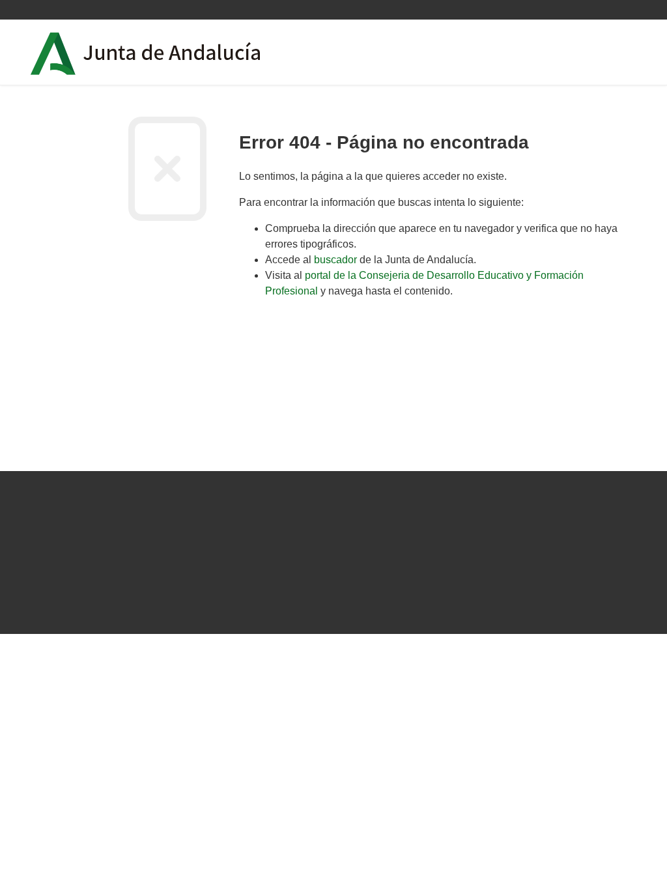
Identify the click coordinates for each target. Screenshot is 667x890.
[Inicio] (183, 52)
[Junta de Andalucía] (53, 54)
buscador (335, 259)
